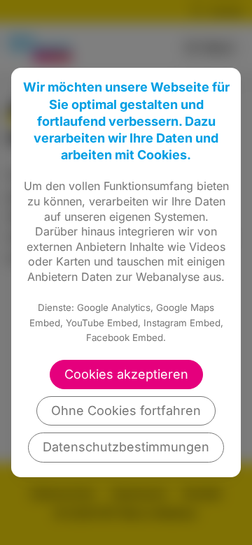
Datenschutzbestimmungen (126, 446)
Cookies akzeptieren (126, 374)
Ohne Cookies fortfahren (126, 410)
